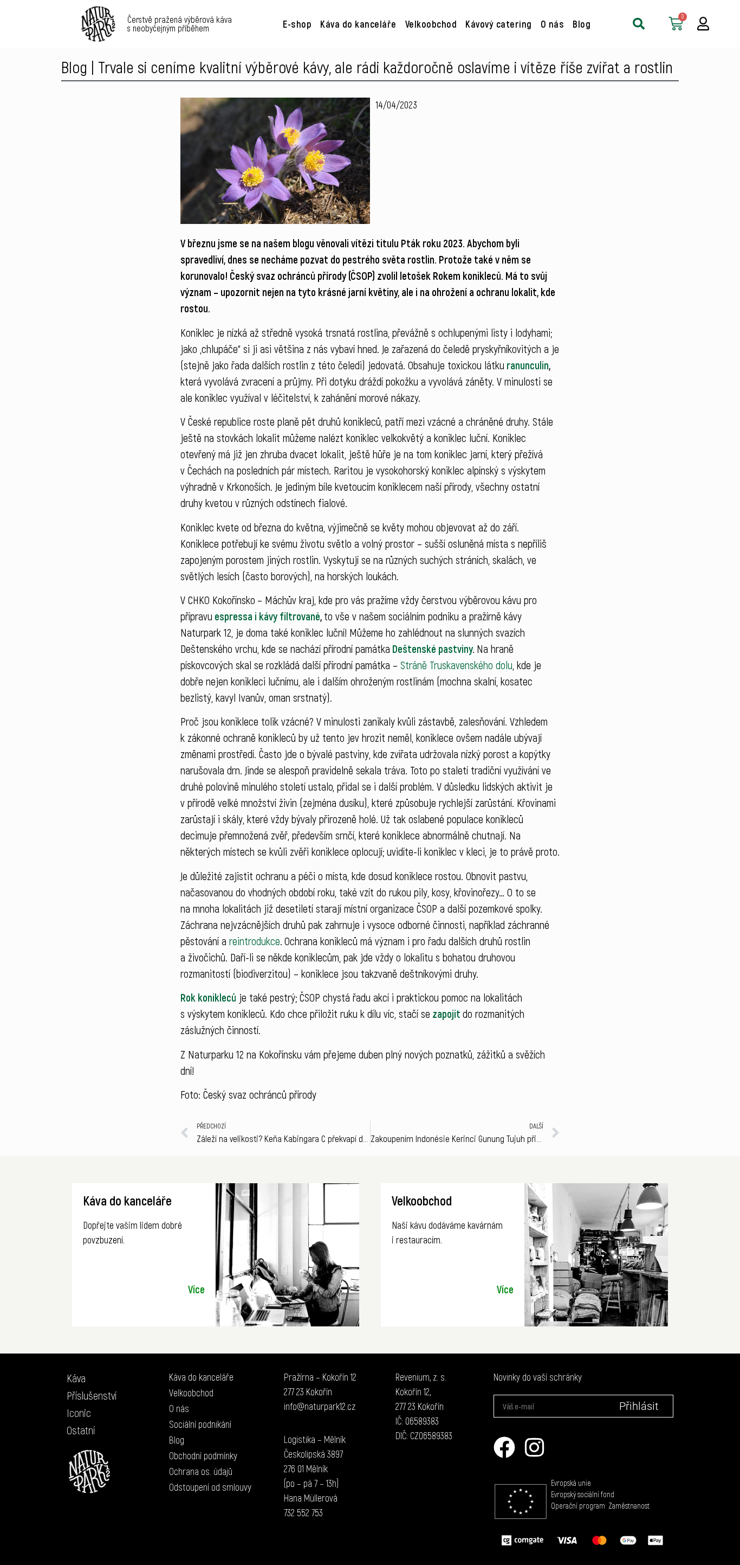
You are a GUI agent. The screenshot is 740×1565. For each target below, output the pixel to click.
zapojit (446, 1013)
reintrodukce (254, 940)
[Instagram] (535, 1447)
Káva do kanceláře (358, 24)
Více (196, 1288)
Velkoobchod (431, 24)
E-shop (297, 24)
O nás (552, 24)
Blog (581, 24)
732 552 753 (303, 1512)
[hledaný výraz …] (639, 24)
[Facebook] (504, 1447)
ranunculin (528, 364)
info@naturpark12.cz (319, 1406)
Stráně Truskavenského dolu (456, 664)
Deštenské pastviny (432, 648)
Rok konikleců (208, 997)
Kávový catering (498, 24)
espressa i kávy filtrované (267, 616)
